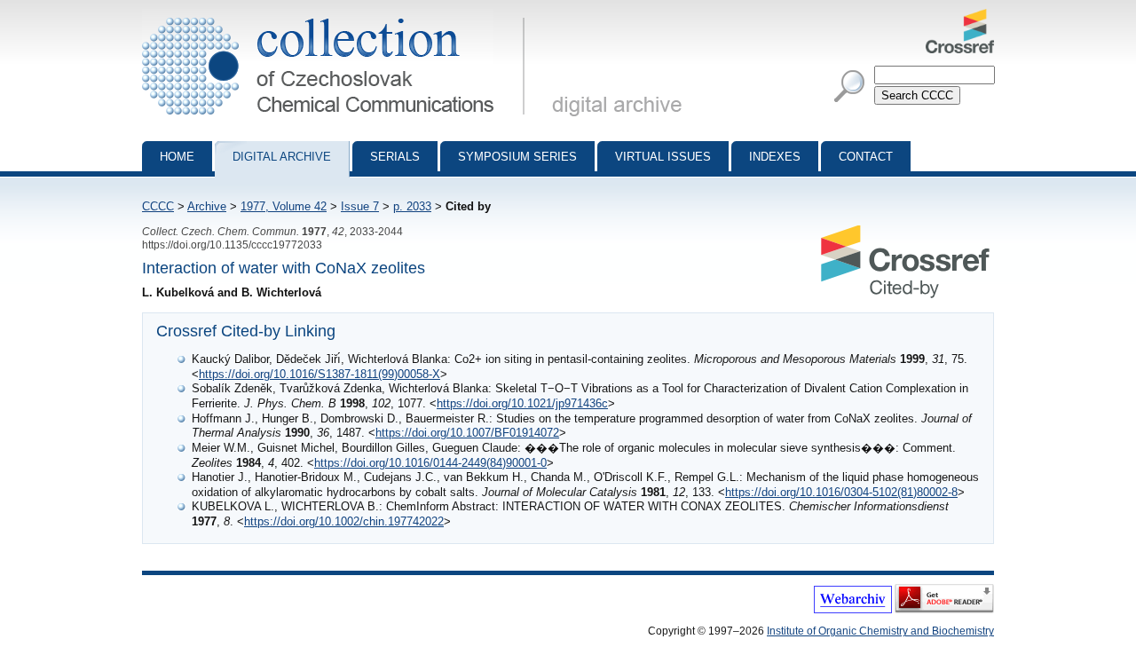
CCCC (158, 206)
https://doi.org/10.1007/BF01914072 (467, 432)
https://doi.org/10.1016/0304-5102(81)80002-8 (841, 492)
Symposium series (517, 156)
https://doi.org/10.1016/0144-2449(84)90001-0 (430, 462)
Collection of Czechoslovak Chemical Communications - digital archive (338, 16)
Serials (395, 156)
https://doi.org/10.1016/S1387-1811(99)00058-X (319, 374)
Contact (866, 156)
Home (177, 156)
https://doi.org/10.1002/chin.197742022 (344, 521)
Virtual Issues (663, 156)
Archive (206, 206)
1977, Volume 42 (284, 206)
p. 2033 (412, 206)
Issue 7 (360, 206)
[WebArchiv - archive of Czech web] (853, 609)
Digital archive (282, 156)
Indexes (775, 156)
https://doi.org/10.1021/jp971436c (522, 403)
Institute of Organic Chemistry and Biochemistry (880, 631)
